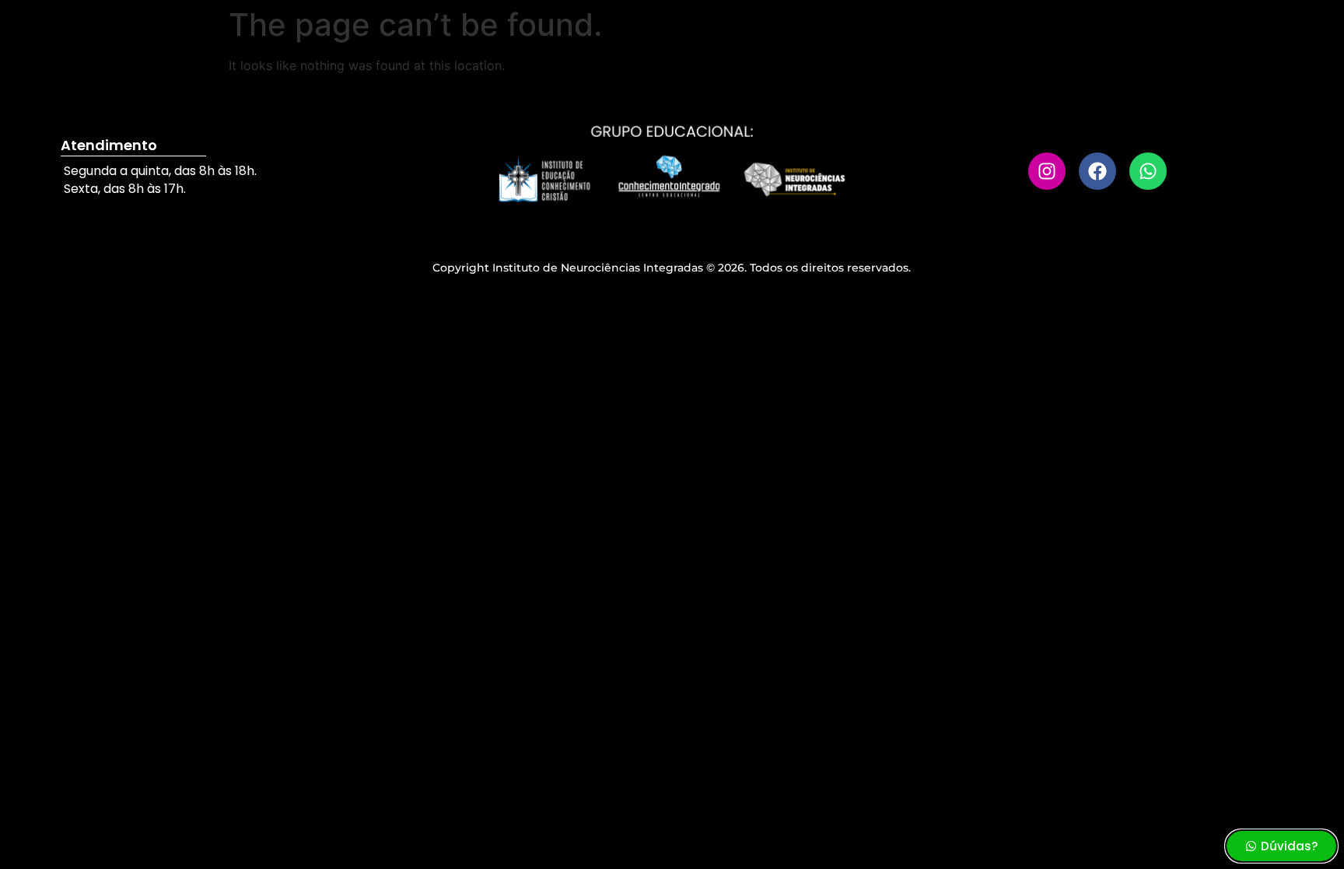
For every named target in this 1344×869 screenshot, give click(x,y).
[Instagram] (1047, 171)
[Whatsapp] (1148, 171)
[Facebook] (1097, 171)
